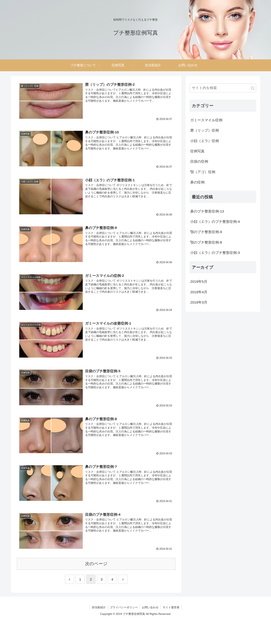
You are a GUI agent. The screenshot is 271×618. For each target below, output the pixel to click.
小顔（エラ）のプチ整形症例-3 (215, 253)
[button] (252, 88)
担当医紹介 (99, 607)
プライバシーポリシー (124, 607)
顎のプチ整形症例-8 (206, 242)
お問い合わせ (150, 607)
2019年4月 (198, 292)
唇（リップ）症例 (204, 130)
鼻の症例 (197, 182)
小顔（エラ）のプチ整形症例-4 (215, 222)
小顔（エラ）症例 (204, 141)
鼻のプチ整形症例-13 (207, 211)
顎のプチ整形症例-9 (206, 232)
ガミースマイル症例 (206, 120)
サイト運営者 (171, 607)
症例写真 (197, 151)
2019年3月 (198, 302)
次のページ (96, 563)
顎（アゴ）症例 (202, 172)
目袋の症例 (199, 161)
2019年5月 (198, 282)
